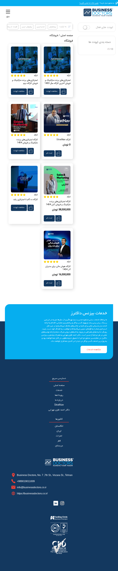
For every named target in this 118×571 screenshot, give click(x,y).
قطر (59, 441)
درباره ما (59, 400)
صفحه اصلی (67, 35)
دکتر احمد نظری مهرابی (59, 410)
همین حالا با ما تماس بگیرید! (88, 3)
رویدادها (59, 395)
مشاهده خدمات (94, 349)
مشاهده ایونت (51, 91)
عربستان (59, 445)
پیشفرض (52, 26)
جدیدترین (41, 26)
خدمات (59, 390)
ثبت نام (49, 153)
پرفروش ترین (27, 26)
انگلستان (59, 426)
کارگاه (109, 48)
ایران (59, 431)
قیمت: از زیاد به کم (10, 26)
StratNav (59, 405)
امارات (59, 436)
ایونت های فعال (104, 27)
